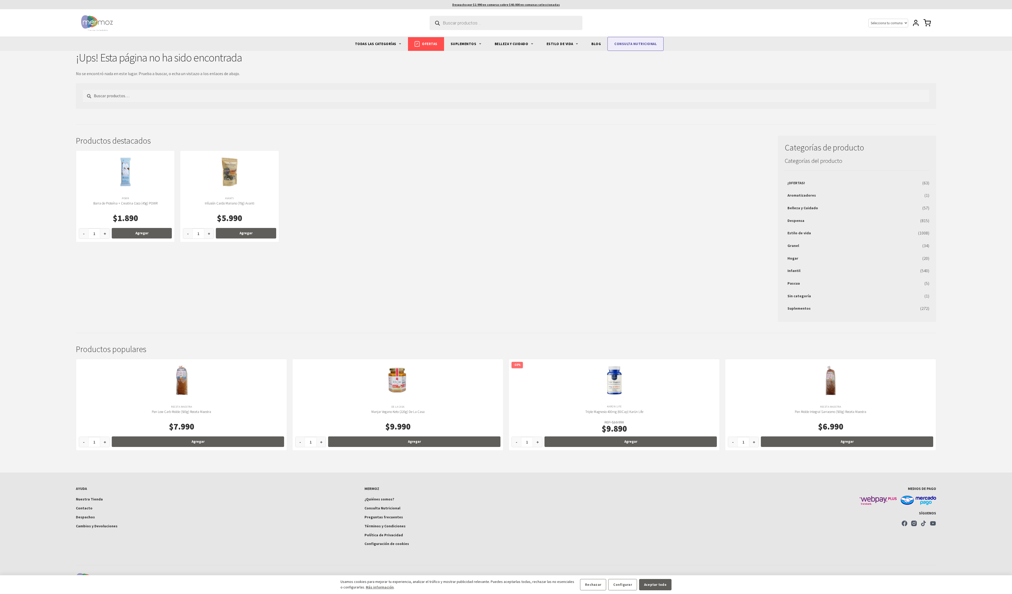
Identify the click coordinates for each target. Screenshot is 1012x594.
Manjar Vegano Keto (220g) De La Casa (398, 412)
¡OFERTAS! (796, 183)
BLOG (596, 44)
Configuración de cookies (386, 543)
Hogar (792, 258)
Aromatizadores (801, 195)
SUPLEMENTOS (464, 44)
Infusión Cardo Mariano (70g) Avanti (229, 203)
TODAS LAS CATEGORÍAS (376, 44)
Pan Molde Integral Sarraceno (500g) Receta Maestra (830, 412)
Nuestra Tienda (89, 499)
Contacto (84, 508)
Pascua (793, 283)
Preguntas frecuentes (383, 517)
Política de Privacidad (383, 535)
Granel (793, 245)
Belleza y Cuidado (802, 208)
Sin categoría (799, 296)
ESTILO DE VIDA (560, 44)
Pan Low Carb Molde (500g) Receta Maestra (181, 412)
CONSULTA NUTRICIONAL (635, 44)
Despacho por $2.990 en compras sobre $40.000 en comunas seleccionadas (506, 5)
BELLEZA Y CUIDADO (512, 44)
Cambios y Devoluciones (97, 526)
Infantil (793, 270)
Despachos (85, 517)
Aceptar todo (655, 584)
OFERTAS (429, 44)
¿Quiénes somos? (379, 499)
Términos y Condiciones (385, 526)
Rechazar (593, 584)
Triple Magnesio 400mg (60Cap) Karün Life (614, 412)
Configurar (622, 584)
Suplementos (799, 308)
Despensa (795, 220)
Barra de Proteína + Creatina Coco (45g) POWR (125, 203)
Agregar (141, 233)
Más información (380, 587)
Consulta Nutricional (382, 508)
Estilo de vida (799, 233)
